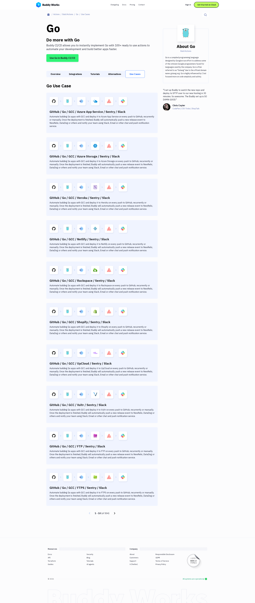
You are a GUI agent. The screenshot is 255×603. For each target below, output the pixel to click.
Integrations (75, 74)
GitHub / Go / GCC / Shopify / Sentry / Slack (80, 322)
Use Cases (135, 74)
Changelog (114, 5)
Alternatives (114, 74)
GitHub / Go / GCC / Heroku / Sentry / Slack (80, 198)
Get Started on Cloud (206, 5)
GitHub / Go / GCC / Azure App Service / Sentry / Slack (87, 112)
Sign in (188, 5)
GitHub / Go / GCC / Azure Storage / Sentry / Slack (85, 156)
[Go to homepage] (47, 4)
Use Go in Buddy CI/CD (62, 57)
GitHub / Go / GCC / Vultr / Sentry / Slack (78, 405)
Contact (141, 5)
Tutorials (95, 74)
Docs (124, 5)
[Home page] (49, 14)
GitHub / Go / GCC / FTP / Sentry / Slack (77, 446)
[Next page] (114, 513)
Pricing (132, 5)
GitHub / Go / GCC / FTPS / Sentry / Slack (78, 488)
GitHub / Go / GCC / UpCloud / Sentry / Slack (81, 363)
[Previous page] (89, 513)
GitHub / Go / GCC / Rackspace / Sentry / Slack (82, 281)
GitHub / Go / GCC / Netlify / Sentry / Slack (79, 239)
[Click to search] (205, 15)
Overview (55, 74)
